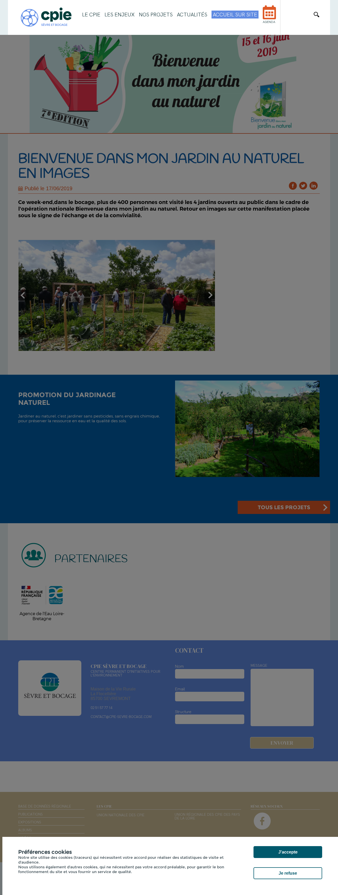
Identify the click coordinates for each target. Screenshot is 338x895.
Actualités (192, 14)
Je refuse (288, 873)
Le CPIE (91, 14)
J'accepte (288, 852)
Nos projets (156, 14)
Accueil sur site (235, 14)
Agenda (269, 22)
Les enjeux (120, 14)
